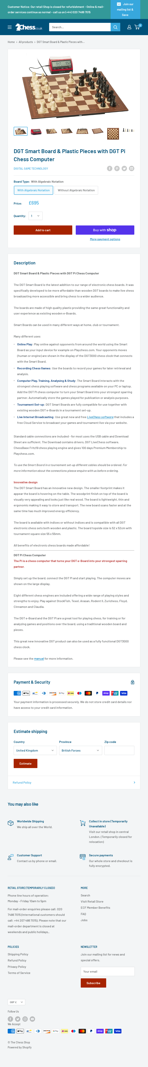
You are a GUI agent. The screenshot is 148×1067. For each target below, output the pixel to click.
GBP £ (13, 1002)
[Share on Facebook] (109, 168)
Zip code (110, 742)
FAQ (83, 914)
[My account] (129, 27)
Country (19, 742)
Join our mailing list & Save (125, 9)
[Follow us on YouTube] (32, 1019)
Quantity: (20, 216)
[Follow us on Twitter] (17, 1019)
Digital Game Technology (31, 168)
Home (11, 42)
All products (26, 42)
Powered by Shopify (20, 1047)
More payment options (105, 239)
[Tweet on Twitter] (124, 168)
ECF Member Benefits (95, 907)
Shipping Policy (18, 954)
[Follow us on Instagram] (25, 1019)
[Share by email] (131, 168)
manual (39, 658)
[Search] (115, 27)
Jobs (84, 920)
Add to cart (42, 230)
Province (65, 742)
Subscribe (93, 983)
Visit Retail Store (92, 901)
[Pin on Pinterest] (117, 168)
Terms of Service (19, 973)
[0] (137, 27)
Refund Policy (22, 782)
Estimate (25, 763)
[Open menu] (10, 27)
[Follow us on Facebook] (10, 1019)
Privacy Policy (17, 966)
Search (85, 895)
